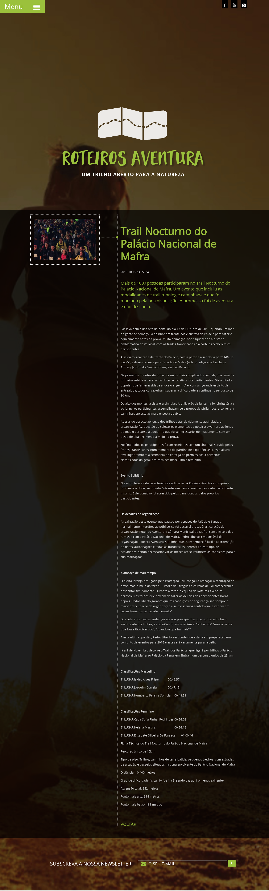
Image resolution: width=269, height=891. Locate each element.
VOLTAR (128, 824)
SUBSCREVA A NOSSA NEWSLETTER (90, 863)
